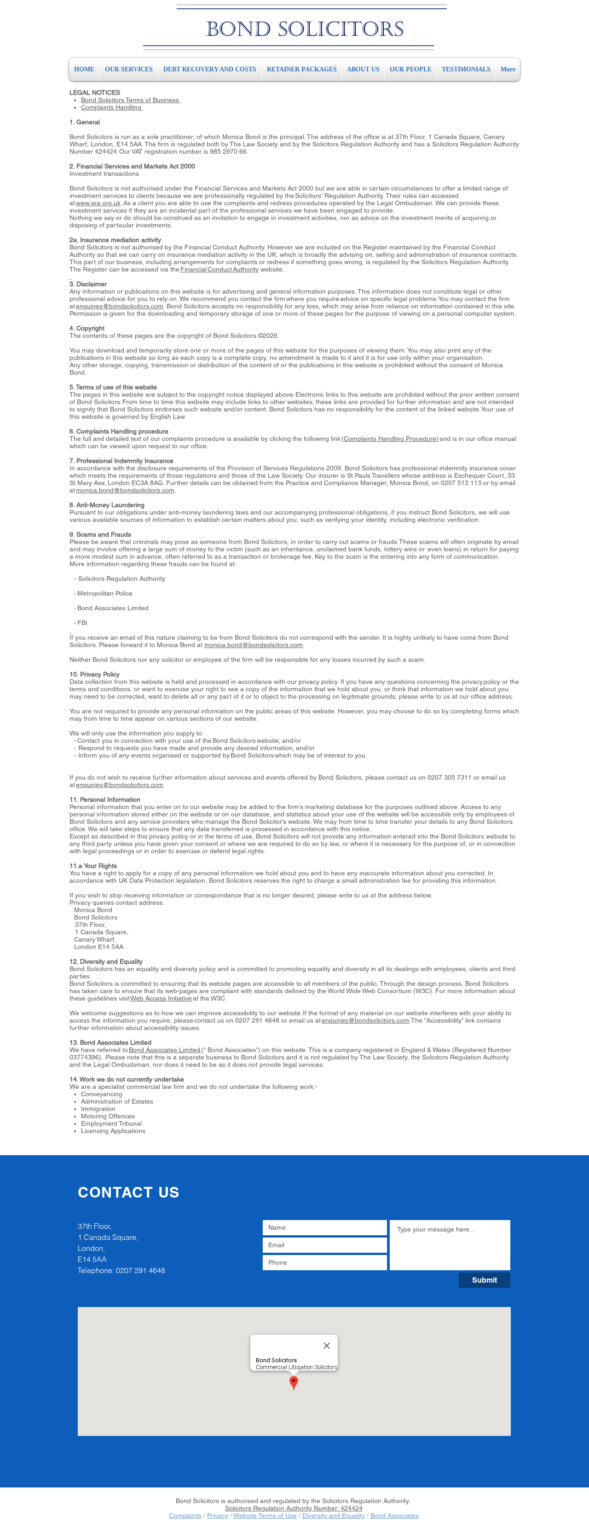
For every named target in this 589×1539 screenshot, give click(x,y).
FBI (83, 622)
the (175, 269)
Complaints (185, 1515)
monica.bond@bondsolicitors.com (125, 490)
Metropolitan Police (105, 593)
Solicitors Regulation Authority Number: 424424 (294, 1508)
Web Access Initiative (161, 998)
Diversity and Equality (333, 1515)
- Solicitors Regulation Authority (118, 578)
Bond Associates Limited (113, 608)
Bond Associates (394, 1515)
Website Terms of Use (265, 1515)
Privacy (217, 1515)
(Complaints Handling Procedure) (390, 438)
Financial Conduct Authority (219, 269)
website (271, 269)
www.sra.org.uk (98, 203)
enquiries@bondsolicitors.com (119, 306)
